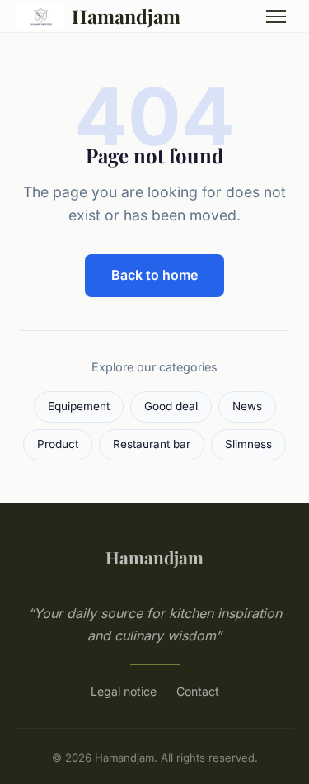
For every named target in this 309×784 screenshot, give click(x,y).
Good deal (171, 406)
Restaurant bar (151, 444)
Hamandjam (126, 16)
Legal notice (124, 691)
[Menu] (276, 16)
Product (57, 444)
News (247, 406)
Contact (197, 691)
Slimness (248, 444)
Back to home (154, 275)
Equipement (79, 406)
